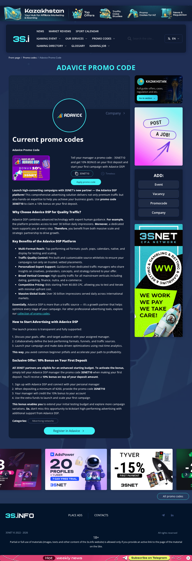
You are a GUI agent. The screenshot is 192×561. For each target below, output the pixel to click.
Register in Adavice (66, 431)
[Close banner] (188, 558)
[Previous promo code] (5, 474)
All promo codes (173, 496)
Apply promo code (85, 182)
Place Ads (75, 515)
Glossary (78, 46)
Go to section (147, 97)
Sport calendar (87, 31)
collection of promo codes (33, 313)
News (40, 31)
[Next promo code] (186, 474)
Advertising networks (43, 420)
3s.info (90, 542)
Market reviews (60, 31)
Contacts (101, 515)
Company (113, 113)
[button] (82, 173)
